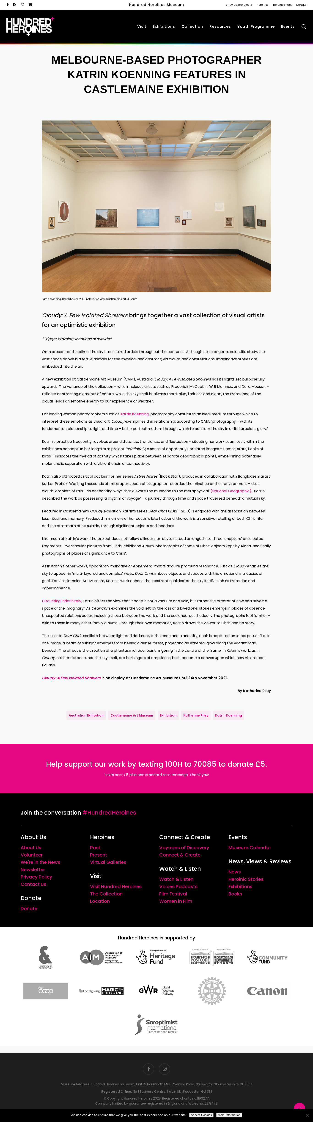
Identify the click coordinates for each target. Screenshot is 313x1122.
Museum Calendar (249, 847)
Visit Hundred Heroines (116, 886)
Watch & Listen (176, 879)
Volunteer (32, 855)
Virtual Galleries (108, 862)
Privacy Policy (36, 877)
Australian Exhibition (86, 715)
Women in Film (175, 901)
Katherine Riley (195, 715)
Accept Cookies (201, 1115)
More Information (229, 1115)
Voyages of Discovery (184, 847)
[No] (307, 1115)
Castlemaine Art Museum (131, 715)
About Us (31, 847)
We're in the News (40, 862)
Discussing (61, 601)
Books (235, 894)
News (234, 872)
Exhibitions (240, 886)
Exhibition (168, 715)
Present (98, 855)
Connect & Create (179, 855)
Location (100, 901)
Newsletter (33, 869)
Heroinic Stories (246, 879)
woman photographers (84, 414)
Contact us (33, 884)
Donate (29, 908)
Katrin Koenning (134, 414)
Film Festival (173, 894)
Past (95, 847)
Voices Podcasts (178, 886)
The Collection (106, 894)
